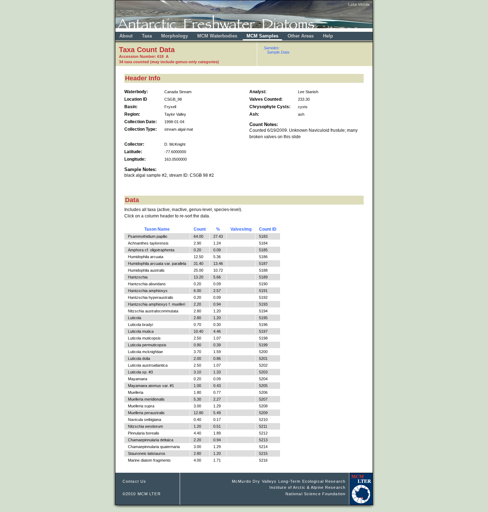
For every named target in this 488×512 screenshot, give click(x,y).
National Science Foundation (315, 494)
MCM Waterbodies (218, 36)
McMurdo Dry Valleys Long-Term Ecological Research (288, 481)
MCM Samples (262, 36)
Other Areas (301, 36)
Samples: (272, 48)
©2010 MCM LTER (142, 494)
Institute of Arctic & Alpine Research (307, 487)
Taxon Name (157, 229)
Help (328, 36)
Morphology (174, 36)
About (126, 36)
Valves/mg (241, 229)
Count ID (268, 229)
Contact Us (134, 481)
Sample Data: (278, 52)
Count (200, 229)
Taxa (147, 36)
